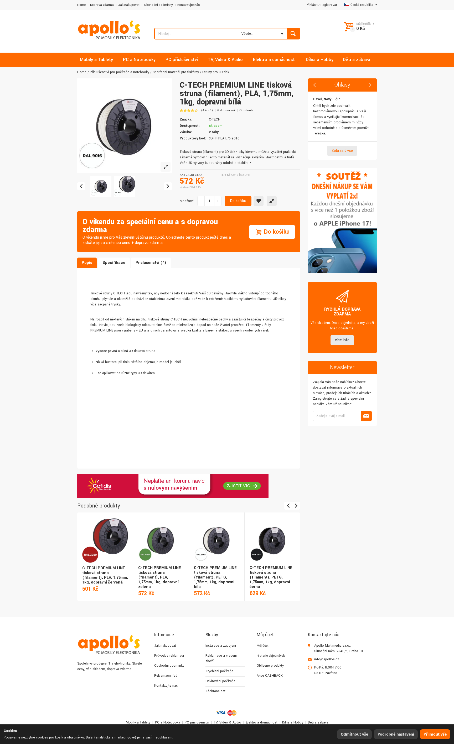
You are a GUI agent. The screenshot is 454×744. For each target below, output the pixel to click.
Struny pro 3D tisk (215, 72)
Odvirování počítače (220, 681)
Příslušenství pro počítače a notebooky (119, 72)
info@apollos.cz (326, 659)
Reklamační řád (165, 675)
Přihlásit (312, 5)
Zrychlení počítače (219, 671)
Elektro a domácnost (261, 722)
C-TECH (214, 119)
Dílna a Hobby (292, 722)
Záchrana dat (215, 691)
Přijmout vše (435, 734)
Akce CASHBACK (270, 675)
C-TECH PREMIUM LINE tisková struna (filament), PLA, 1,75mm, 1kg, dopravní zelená (159, 577)
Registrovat (329, 5)
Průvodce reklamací (169, 655)
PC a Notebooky (167, 722)
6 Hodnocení (226, 110)
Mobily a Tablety (138, 722)
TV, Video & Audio (227, 722)
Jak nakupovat (129, 5)
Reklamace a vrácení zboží (221, 658)
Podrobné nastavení (396, 734)
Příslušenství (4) (151, 262)
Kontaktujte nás (188, 5)
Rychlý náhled (104, 534)
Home (81, 5)
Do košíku (238, 201)
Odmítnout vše (354, 734)
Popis (87, 262)
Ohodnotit (246, 110)
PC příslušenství (197, 722)
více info (342, 340)
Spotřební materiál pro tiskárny (176, 72)
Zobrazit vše (342, 150)
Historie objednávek (271, 655)
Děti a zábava (318, 722)
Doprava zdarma (102, 5)
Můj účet (263, 646)
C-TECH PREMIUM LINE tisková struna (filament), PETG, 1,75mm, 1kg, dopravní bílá (215, 577)
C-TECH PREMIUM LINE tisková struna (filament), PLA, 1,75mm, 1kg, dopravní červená (105, 575)
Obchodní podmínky (158, 5)
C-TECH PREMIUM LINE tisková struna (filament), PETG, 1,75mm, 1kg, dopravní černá (271, 577)
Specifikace (113, 262)
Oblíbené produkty (270, 665)
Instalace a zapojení (220, 645)
